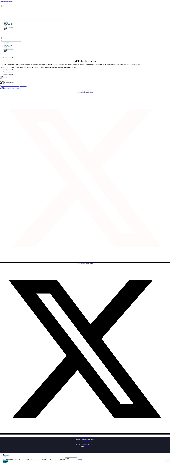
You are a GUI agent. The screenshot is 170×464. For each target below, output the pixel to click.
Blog (5, 29)
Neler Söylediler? (8, 23)
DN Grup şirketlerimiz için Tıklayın (85, 437)
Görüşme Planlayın (8, 27)
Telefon (5, 462)
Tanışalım (6, 20)
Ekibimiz (6, 22)
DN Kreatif (86, 441)
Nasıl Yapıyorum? (8, 24)
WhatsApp (5, 461)
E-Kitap (5, 26)
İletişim (5, 28)
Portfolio (2, 87)
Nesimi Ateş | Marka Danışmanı (6, 1)
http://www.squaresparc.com (6, 84)
